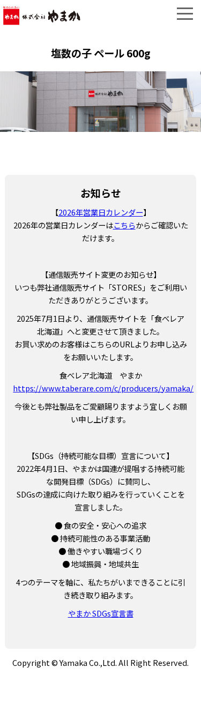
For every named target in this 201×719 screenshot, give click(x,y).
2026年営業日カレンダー (100, 212)
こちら (124, 225)
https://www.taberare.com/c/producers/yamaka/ (103, 388)
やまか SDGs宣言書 (100, 613)
